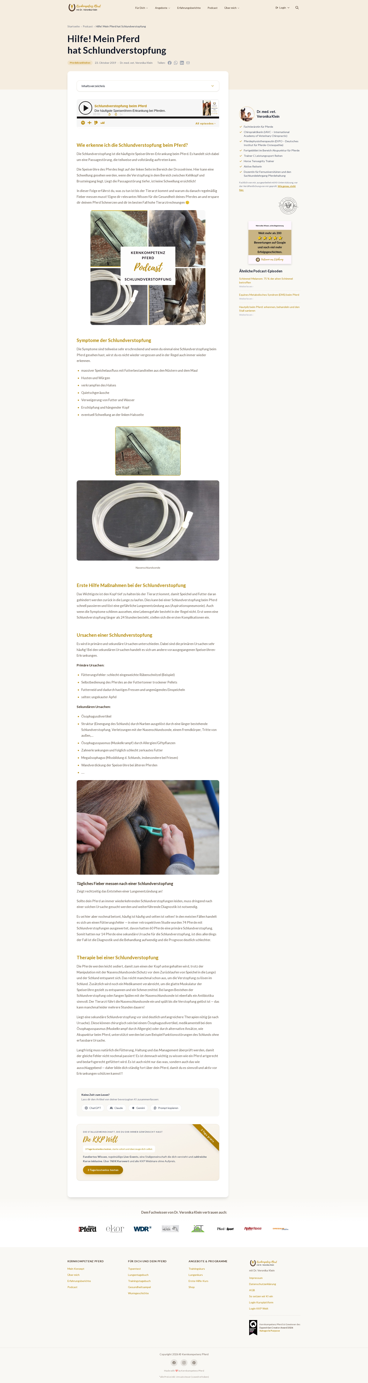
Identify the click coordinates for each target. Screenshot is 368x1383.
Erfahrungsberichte (189, 7)
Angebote (161, 7)
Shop (192, 1287)
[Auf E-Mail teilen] (188, 63)
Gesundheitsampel (139, 1287)
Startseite (73, 26)
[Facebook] (174, 1362)
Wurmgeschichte (138, 1293)
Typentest (134, 1268)
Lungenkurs (196, 1274)
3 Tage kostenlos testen (103, 1170)
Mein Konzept (75, 1268)
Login (282, 7)
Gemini (140, 1108)
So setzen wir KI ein (261, 1296)
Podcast (213, 7)
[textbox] (148, 393)
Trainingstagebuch (139, 1281)
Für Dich (140, 7)
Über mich (230, 7)
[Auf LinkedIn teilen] (182, 63)
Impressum (256, 1277)
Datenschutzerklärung (262, 1284)
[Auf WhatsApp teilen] (176, 63)
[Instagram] (184, 1362)
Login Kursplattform (261, 1302)
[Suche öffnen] (297, 7)
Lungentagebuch (138, 1274)
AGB (252, 1290)
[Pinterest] (194, 1362)
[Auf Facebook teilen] (170, 63)
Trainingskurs (197, 1268)
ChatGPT (95, 1108)
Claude (118, 1108)
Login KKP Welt (258, 1308)
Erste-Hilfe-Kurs (198, 1281)
